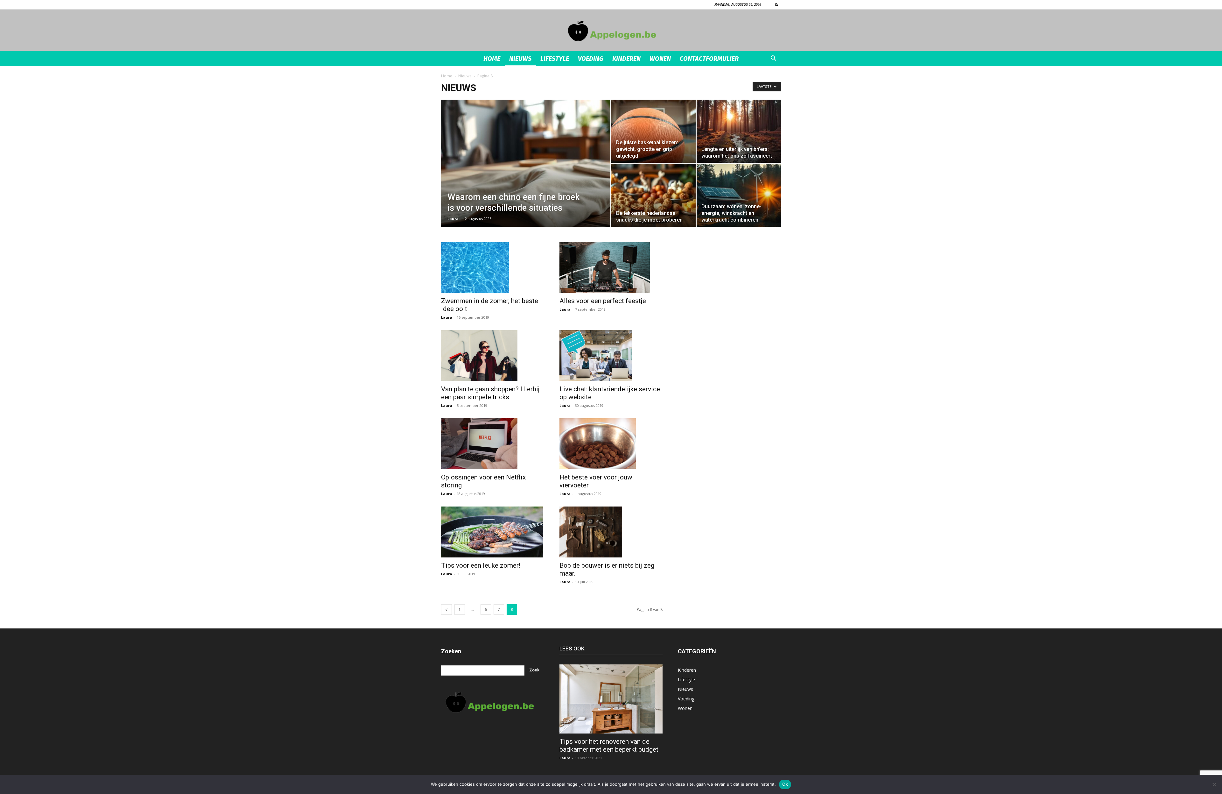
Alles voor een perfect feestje (602, 301)
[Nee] (1214, 784)
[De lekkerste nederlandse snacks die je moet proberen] (653, 195)
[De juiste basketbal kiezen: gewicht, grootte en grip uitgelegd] (653, 131)
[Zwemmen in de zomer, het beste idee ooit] (492, 267)
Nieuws (520, 58)
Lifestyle (554, 58)
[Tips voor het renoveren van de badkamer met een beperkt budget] (611, 699)
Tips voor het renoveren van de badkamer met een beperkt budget (608, 745)
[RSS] (776, 4)
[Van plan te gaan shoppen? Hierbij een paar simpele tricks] (492, 355)
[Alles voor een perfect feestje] (611, 267)
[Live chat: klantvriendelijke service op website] (611, 355)
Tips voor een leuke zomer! (480, 565)
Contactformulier (709, 58)
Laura (453, 218)
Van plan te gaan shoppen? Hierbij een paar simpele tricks (490, 393)
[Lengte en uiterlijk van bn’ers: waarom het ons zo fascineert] (739, 131)
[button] (773, 59)
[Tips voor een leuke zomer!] (492, 532)
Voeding (590, 58)
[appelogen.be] (611, 30)
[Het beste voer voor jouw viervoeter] (611, 443)
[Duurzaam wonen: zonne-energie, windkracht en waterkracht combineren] (739, 195)
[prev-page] (446, 609)
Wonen (660, 58)
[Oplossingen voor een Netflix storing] (492, 443)
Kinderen (626, 58)
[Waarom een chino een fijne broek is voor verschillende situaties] (525, 173)
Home (491, 58)
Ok (785, 784)
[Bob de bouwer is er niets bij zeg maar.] (611, 532)
